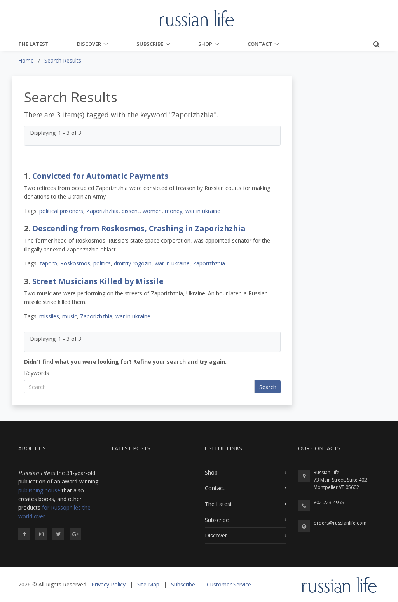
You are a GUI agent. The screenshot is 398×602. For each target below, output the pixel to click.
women (152, 211)
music (69, 316)
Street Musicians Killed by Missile (98, 281)
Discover (89, 43)
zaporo (48, 263)
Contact (260, 43)
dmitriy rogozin (133, 263)
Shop (205, 43)
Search (267, 387)
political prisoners (61, 211)
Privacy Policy (108, 584)
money (173, 211)
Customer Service (229, 584)
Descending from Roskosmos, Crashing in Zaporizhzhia (138, 228)
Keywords (36, 373)
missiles (49, 316)
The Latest (33, 43)
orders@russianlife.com (340, 523)
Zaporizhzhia (102, 211)
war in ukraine (202, 211)
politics (102, 263)
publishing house (39, 490)
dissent (131, 211)
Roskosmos (75, 263)
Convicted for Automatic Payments (100, 176)
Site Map (148, 584)
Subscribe (149, 43)
